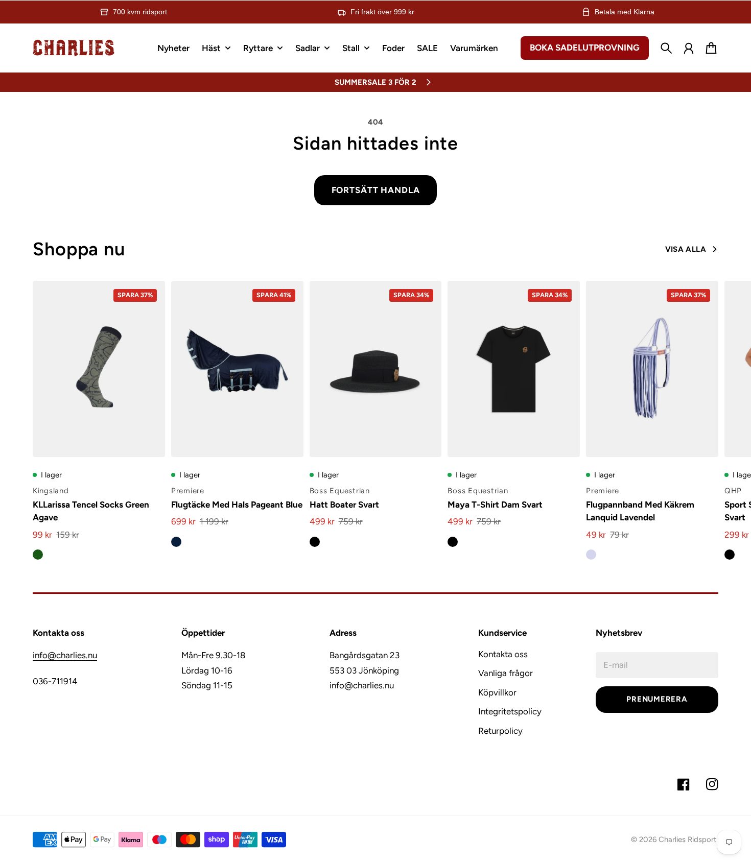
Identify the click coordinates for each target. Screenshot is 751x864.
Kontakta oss (503, 654)
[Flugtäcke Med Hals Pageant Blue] (237, 369)
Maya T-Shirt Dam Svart (495, 504)
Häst (211, 48)
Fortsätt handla (376, 190)
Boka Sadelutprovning (585, 47)
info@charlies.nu (65, 655)
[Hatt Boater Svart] (376, 369)
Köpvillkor (497, 692)
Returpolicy (500, 731)
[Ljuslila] (591, 554)
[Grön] (38, 554)
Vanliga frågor (505, 673)
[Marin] (176, 542)
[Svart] (315, 542)
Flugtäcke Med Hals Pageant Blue (236, 504)
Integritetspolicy (510, 711)
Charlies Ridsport (688, 839)
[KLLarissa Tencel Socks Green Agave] (99, 369)
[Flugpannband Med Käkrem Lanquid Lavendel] (652, 369)
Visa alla (685, 249)
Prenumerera (656, 699)
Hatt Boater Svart (344, 504)
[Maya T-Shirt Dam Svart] (514, 369)
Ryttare (258, 48)
